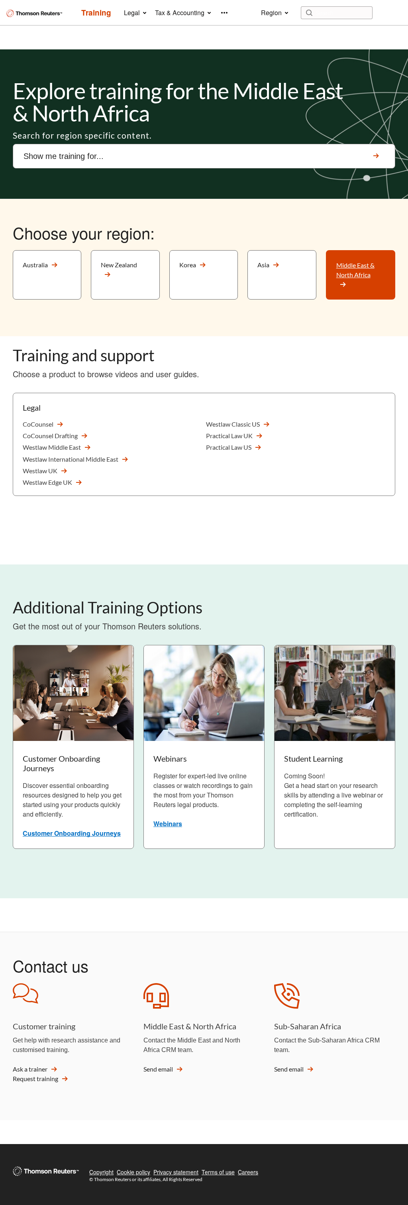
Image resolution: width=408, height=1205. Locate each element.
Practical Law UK (229, 435)
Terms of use (218, 1172)
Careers (248, 1172)
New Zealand (119, 264)
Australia (35, 264)
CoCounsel (38, 424)
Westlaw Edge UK (47, 482)
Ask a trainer (30, 1069)
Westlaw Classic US (233, 424)
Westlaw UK (40, 470)
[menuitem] (96, 12)
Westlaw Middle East (52, 447)
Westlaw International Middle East (70, 459)
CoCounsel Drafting (50, 435)
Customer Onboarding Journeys (72, 833)
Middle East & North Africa (355, 269)
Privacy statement (175, 1172)
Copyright (101, 1172)
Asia (263, 264)
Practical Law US (228, 447)
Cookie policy (133, 1172)
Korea (187, 264)
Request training (35, 1078)
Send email (158, 1069)
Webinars (167, 823)
